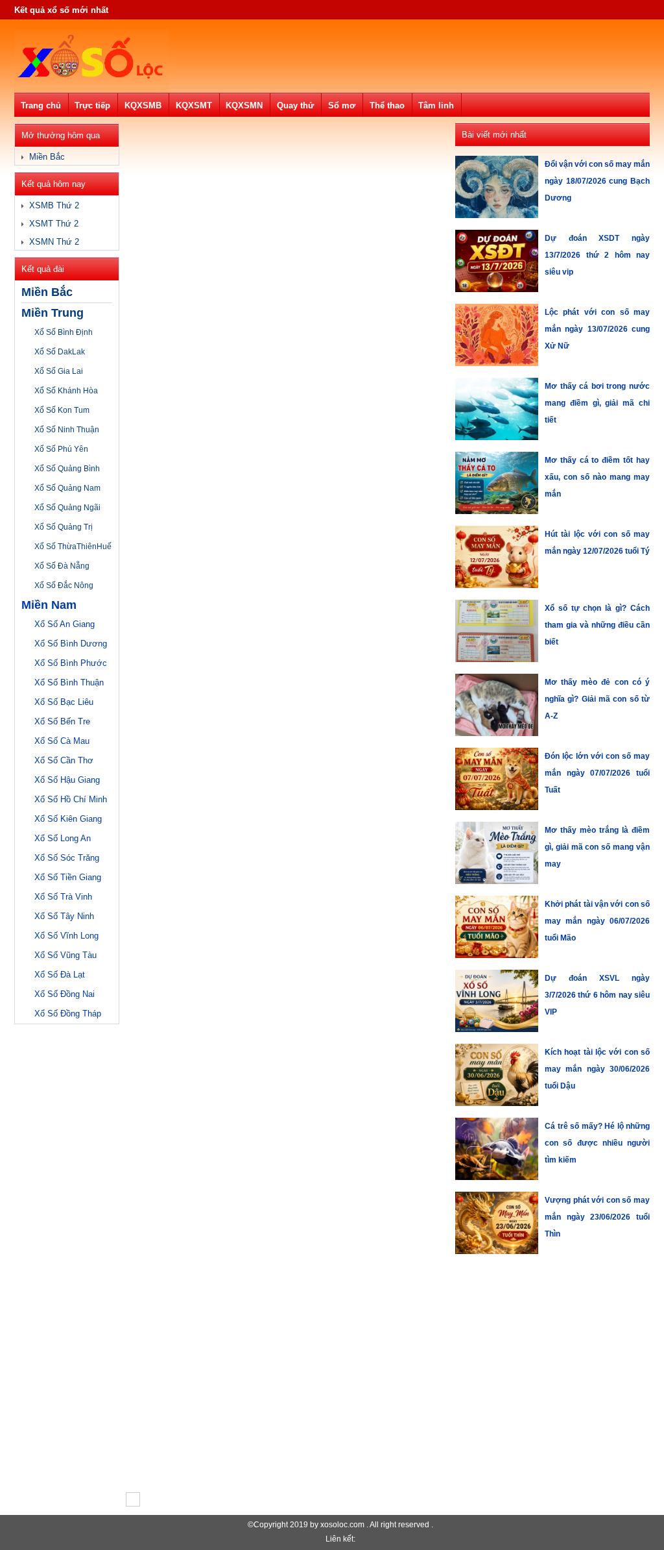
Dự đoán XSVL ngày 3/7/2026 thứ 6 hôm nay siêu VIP (597, 995)
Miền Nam (49, 604)
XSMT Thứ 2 (53, 223)
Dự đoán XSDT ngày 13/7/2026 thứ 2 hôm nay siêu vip (597, 255)
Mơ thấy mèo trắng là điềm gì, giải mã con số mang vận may (597, 847)
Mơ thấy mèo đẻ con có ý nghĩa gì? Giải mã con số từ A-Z (597, 699)
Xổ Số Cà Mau (61, 741)
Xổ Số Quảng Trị (63, 527)
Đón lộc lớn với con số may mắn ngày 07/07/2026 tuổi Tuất (597, 773)
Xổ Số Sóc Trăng (66, 858)
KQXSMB (142, 105)
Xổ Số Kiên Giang (68, 819)
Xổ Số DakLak (59, 351)
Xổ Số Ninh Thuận (66, 429)
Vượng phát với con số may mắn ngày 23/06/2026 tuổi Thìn (597, 1217)
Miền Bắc (47, 157)
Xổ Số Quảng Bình (67, 468)
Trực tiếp (92, 105)
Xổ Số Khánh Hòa (66, 390)
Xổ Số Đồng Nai (64, 994)
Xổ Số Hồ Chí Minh (70, 799)
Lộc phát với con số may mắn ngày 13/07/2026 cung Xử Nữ (597, 329)
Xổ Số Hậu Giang (67, 780)
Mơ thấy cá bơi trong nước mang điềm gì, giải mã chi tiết (597, 403)
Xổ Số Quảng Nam (67, 488)
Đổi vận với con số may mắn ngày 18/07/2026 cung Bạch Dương (597, 181)
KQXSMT (194, 105)
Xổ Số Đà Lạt (59, 974)
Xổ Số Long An (62, 838)
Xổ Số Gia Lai (58, 371)
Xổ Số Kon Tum (61, 410)
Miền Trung (52, 312)
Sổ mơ (341, 105)
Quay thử (295, 105)
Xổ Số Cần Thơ (63, 760)
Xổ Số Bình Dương (70, 643)
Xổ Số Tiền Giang (67, 877)
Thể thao (387, 105)
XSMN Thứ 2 (54, 242)
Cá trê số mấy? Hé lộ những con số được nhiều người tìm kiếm (597, 1143)
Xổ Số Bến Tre (62, 721)
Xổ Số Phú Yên (61, 449)
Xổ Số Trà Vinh (63, 897)
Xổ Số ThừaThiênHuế (73, 546)
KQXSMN (244, 105)
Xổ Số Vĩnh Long (66, 936)
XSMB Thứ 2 (54, 205)
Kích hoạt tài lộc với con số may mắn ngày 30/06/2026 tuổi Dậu (597, 1069)
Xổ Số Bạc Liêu (63, 702)
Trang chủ (41, 105)
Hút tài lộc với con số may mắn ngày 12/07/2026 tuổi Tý (597, 543)
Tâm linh (436, 105)
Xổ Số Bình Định (63, 332)
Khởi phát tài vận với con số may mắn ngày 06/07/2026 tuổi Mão (597, 921)
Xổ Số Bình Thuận (69, 682)
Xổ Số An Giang (64, 624)
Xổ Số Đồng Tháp (67, 1013)
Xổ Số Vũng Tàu (65, 955)
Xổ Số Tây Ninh (64, 916)
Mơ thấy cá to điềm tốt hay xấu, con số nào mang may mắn (597, 477)
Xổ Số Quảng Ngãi (67, 507)
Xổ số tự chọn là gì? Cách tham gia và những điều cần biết (597, 625)
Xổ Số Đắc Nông (63, 585)
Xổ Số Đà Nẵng (61, 566)
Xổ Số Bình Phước (70, 663)
